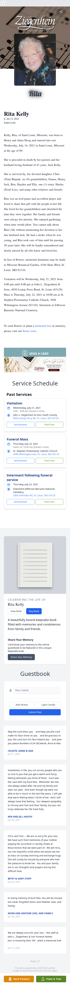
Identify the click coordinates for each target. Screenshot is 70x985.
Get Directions (20, 424)
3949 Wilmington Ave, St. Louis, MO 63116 (36, 454)
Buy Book (34, 611)
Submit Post (35, 712)
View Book (16, 611)
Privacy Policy (26, 970)
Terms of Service (43, 970)
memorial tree (43, 326)
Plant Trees (49, 424)
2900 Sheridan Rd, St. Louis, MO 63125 (34, 495)
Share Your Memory (21, 657)
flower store (29, 331)
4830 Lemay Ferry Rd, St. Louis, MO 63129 (36, 418)
